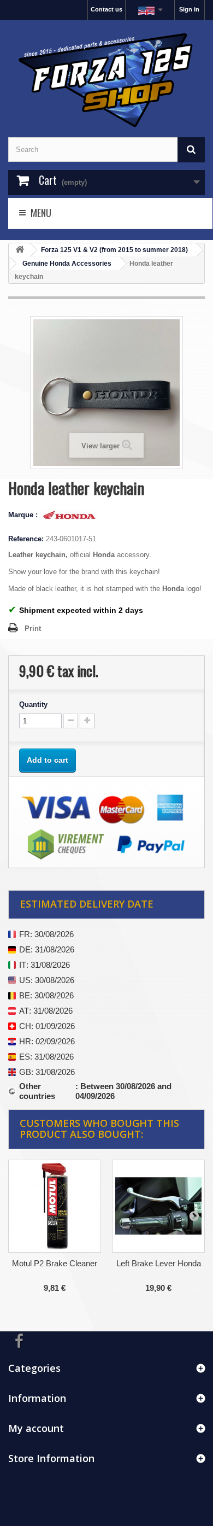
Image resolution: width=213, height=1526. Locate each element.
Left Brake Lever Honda (158, 1263)
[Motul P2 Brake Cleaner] (54, 1206)
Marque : (24, 515)
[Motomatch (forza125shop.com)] (106, 78)
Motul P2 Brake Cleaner (54, 1263)
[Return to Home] (19, 250)
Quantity (33, 704)
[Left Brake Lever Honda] (158, 1206)
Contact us (106, 9)
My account (36, 1428)
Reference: (26, 539)
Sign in (189, 9)
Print (33, 628)
